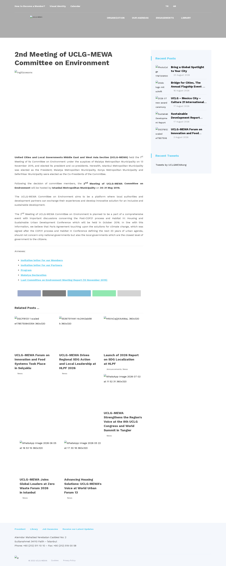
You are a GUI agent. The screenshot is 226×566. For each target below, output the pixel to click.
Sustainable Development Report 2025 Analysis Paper (185, 117)
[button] (184, 6)
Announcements (114, 369)
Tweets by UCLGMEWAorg (171, 164)
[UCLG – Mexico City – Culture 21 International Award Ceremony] (162, 102)
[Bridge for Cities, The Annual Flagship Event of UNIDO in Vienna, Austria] (162, 87)
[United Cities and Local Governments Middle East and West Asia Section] (56, 24)
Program (26, 270)
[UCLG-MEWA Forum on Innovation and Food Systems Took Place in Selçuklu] (162, 133)
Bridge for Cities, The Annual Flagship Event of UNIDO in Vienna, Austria (188, 86)
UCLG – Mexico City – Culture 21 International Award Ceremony (187, 102)
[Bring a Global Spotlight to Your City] (162, 71)
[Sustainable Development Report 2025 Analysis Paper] (162, 118)
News (20, 373)
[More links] (200, 19)
